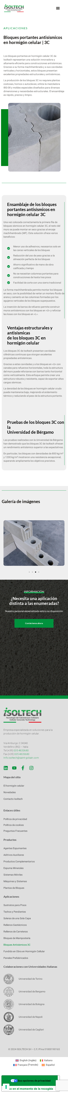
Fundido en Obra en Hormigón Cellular (24, 951)
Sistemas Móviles (12, 875)
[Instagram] (31, 768)
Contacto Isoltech (13, 799)
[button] (58, 8)
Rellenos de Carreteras (15, 931)
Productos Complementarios (19, 861)
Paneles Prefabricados (15, 958)
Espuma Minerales (13, 868)
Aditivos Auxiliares (13, 855)
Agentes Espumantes (15, 848)
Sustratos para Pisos (14, 905)
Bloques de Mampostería (16, 938)
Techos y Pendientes (14, 912)
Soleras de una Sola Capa (17, 918)
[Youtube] (14, 768)
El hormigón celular (13, 786)
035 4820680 (21, 750)
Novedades (9, 792)
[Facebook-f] (23, 768)
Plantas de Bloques (13, 888)
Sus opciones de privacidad (34, 1080)
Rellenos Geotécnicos (15, 925)
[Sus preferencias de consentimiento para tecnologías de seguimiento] (6, 1087)
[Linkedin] (5, 768)
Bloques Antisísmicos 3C (16, 945)
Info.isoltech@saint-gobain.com (21, 758)
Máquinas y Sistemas (15, 881)
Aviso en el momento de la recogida (28, 1088)
